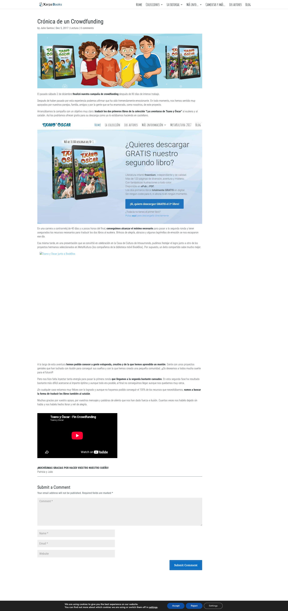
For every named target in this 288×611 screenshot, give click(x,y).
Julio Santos (47, 28)
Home (139, 5)
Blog (248, 5)
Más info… (192, 5)
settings (153, 607)
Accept (176, 605)
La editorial (173, 5)
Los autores (235, 5)
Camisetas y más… (216, 5)
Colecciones (153, 5)
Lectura (74, 28)
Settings (213, 605)
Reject (194, 605)
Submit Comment (186, 565)
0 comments (87, 28)
